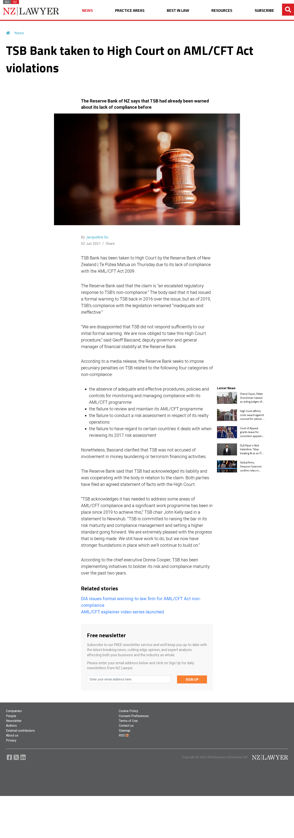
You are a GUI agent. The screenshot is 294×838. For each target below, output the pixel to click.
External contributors (20, 730)
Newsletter (14, 721)
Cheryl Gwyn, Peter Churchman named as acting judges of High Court (251, 398)
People (11, 716)
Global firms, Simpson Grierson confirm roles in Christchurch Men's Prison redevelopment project (251, 466)
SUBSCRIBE (264, 10)
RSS (122, 735)
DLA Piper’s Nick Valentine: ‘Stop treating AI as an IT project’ (251, 449)
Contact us (126, 725)
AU (7, 2)
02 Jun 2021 (91, 243)
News (19, 33)
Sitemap (124, 730)
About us (12, 735)
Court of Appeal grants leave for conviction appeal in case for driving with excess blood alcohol (252, 432)
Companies (14, 711)
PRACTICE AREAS (129, 10)
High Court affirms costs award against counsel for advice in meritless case (252, 415)
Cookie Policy (128, 711)
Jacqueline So (97, 237)
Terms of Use (128, 721)
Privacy (11, 740)
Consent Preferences (134, 716)
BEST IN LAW (178, 10)
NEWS (87, 10)
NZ (15, 2)
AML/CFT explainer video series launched (122, 611)
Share (110, 243)
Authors (11, 725)
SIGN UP (192, 679)
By (94, 237)
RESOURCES (221, 10)
